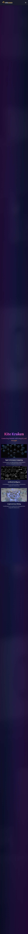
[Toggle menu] (25, 2)
